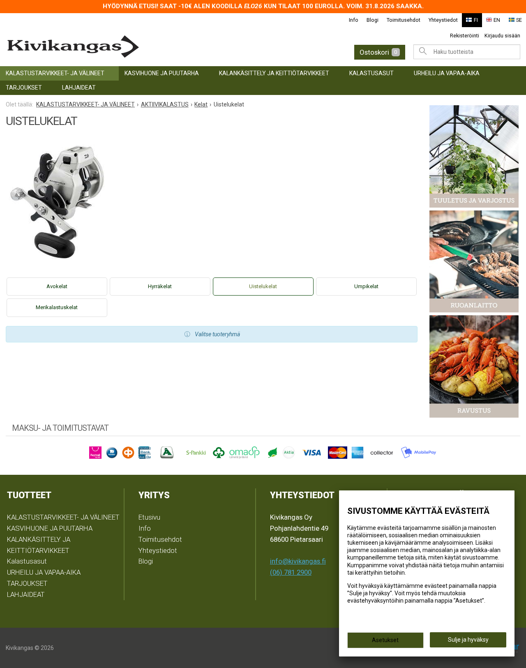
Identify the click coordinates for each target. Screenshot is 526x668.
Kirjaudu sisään (502, 35)
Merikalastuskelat (57, 307)
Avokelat (56, 286)
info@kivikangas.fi (298, 561)
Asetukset (385, 640)
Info (353, 20)
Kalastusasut (371, 73)
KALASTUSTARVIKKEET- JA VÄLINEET (55, 73)
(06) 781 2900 (290, 572)
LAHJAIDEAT (79, 87)
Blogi (372, 20)
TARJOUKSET (24, 87)
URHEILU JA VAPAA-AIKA (447, 73)
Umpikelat (366, 286)
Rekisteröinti (464, 35)
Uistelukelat (263, 286)
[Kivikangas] (118, 46)
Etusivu (149, 517)
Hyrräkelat (160, 286)
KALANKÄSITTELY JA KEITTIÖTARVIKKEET (274, 73)
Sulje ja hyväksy (468, 639)
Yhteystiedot (443, 20)
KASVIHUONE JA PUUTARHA (162, 73)
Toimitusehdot (403, 20)
